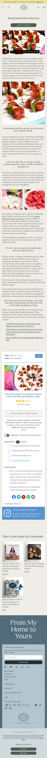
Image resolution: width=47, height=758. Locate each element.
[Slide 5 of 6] (11, 560)
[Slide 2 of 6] (5, 560)
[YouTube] (11, 667)
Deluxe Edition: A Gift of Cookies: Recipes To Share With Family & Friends (12, 603)
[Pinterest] (27, 667)
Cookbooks (8, 674)
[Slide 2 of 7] (5, 596)
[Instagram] (17, 667)
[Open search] (8, 7)
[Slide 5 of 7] (11, 596)
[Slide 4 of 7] (9, 596)
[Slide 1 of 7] (3, 596)
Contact (8, 688)
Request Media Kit (12, 693)
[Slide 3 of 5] (29, 560)
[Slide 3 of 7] (7, 596)
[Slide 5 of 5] (33, 560)
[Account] (38, 7)
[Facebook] (5, 667)
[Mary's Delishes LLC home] (23, 7)
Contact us (39, 2)
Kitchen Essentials (10, 677)
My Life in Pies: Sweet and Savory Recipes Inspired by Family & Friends (11, 567)
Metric (23, 442)
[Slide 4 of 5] (31, 560)
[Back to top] (23, 718)
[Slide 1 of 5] (25, 560)
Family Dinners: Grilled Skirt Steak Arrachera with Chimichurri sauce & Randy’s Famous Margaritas (24, 332)
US (18, 442)
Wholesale (9, 684)
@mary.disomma (22, 514)
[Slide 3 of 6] (7, 560)
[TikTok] (22, 667)
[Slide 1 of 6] (3, 560)
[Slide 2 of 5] (27, 560)
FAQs (6, 679)
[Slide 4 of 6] (9, 560)
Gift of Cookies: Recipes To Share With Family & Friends (34, 566)
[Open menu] (3, 7)
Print (38, 356)
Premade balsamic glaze (20, 460)
